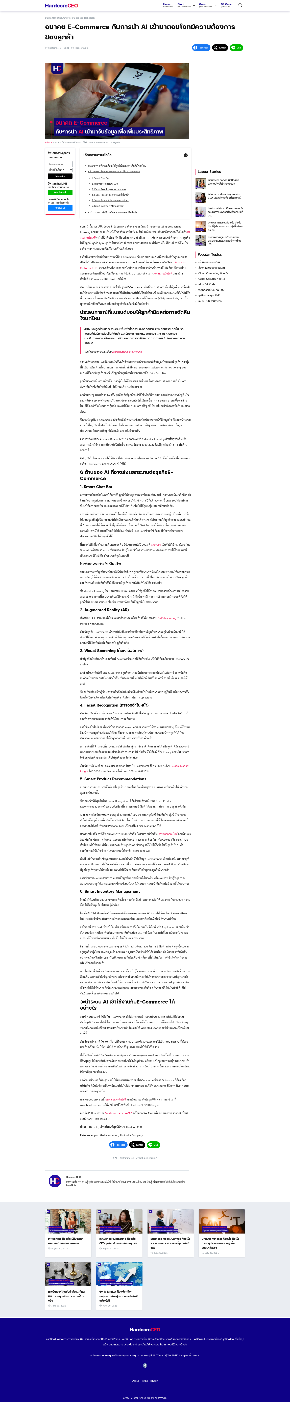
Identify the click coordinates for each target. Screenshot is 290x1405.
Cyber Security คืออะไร (211, 279)
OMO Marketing (167, 618)
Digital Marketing (53, 17)
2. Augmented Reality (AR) (105, 183)
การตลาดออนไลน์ (168, 834)
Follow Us (60, 208)
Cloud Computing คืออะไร (213, 273)
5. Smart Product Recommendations (110, 200)
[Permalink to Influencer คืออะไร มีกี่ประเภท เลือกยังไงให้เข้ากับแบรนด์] (68, 1221)
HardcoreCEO (81, 47)
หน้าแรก (48, 142)
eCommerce (127, 1158)
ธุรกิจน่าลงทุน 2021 (209, 295)
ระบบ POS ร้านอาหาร (210, 301)
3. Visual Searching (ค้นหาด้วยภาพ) (109, 189)
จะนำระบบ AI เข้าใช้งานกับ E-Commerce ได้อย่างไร (112, 212)
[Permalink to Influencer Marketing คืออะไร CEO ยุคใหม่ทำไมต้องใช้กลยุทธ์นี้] (119, 1221)
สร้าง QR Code (206, 284)
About (135, 1381)
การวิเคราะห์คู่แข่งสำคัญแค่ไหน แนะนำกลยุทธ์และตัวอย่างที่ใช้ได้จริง (224, 240)
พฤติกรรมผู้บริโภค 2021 (211, 290)
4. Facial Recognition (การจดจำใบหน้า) (111, 194)
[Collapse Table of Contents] (186, 155)
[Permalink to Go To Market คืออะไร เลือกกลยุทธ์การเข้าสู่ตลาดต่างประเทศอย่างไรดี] (119, 1274)
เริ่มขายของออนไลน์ (209, 262)
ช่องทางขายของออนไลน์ (211, 268)
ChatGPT (156, 544)
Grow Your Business (73, 17)
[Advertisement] (221, 113)
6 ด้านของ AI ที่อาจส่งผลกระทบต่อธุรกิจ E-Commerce (114, 171)
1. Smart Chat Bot (100, 178)
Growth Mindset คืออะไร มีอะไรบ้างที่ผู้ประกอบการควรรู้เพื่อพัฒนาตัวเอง (226, 226)
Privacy (154, 1381)
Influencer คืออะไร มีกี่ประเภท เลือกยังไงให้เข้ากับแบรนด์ (223, 182)
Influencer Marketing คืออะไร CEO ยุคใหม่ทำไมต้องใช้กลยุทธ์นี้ (224, 196)
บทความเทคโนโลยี (115, 1099)
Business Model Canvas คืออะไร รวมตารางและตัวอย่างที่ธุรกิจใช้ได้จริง (225, 212)
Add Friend (60, 192)
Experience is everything (127, 352)
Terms (144, 1381)
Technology (89, 17)
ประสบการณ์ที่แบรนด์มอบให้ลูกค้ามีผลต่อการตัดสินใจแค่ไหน (117, 165)
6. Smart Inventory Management (108, 205)
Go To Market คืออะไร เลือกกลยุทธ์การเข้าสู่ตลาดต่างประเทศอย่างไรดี (118, 1296)
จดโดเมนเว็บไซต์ (163, 273)
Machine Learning (147, 1158)
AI (116, 1158)
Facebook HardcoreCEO (118, 1113)
